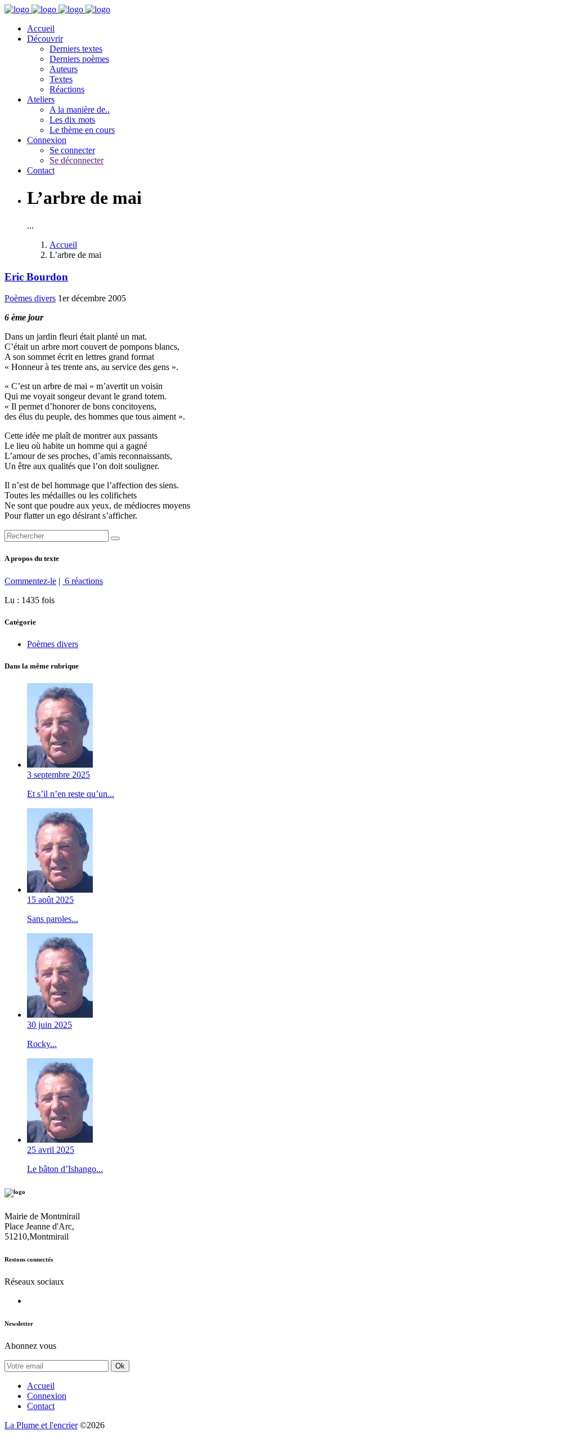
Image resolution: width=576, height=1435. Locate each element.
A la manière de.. (80, 109)
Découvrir (45, 38)
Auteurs (64, 69)
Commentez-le (30, 581)
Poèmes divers (30, 298)
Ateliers (41, 99)
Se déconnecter (77, 160)
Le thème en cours (82, 130)
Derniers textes (76, 49)
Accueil (41, 28)
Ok (120, 1366)
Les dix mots (72, 119)
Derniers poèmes (79, 59)
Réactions (67, 89)
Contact (41, 170)
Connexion (46, 140)
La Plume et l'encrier (41, 1425)
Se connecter (72, 150)
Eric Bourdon (36, 277)
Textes (61, 79)
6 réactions (82, 581)
